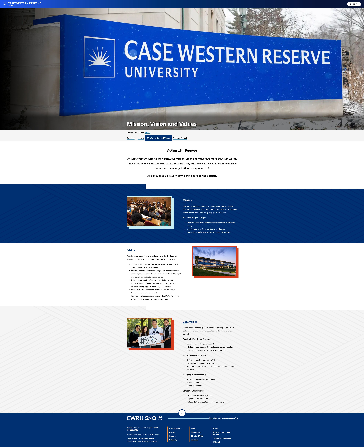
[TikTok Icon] (221, 418)
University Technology (222, 438)
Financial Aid (196, 432)
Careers (172, 436)
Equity (193, 428)
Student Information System (221, 433)
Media (215, 428)
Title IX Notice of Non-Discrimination (142, 441)
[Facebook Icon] (211, 418)
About (147, 133)
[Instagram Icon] (216, 418)
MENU (352, 4)
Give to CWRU (197, 436)
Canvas (172, 432)
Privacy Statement (146, 438)
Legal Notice (132, 438)
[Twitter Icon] (236, 418)
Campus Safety (175, 428)
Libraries (194, 440)
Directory (173, 440)
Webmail (216, 442)
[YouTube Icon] (231, 418)
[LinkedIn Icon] (226, 418)
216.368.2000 (132, 430)
